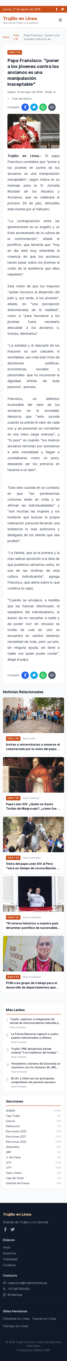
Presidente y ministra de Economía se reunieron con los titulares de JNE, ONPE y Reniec (35, 1065)
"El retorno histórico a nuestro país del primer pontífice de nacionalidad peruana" (32, 925)
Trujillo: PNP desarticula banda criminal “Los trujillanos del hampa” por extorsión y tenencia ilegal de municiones (34, 1050)
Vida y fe (16, 37)
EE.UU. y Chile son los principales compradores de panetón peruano (33, 1080)
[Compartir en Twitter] (34, 107)
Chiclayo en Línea (15, 1326)
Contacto (9, 1265)
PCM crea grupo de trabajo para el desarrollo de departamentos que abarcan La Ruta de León (31, 985)
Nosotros (9, 1253)
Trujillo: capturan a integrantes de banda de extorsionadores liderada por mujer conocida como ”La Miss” (35, 1021)
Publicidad (10, 1259)
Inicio (6, 37)
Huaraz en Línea (44, 1318)
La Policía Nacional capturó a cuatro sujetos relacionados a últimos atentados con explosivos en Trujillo (34, 1036)
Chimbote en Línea (16, 1318)
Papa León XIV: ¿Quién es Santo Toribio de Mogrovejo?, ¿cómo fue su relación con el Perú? (33, 806)
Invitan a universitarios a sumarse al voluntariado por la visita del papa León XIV (33, 747)
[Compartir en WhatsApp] (43, 107)
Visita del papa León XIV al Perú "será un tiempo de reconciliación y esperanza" (32, 866)
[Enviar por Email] (52, 107)
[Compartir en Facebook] (25, 107)
